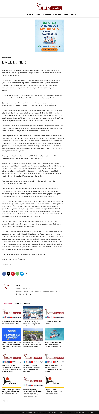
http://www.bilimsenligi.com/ (23, 288)
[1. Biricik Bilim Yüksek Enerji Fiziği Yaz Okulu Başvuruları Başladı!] (11, 313)
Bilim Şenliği (68, 412)
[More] (26, 274)
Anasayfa (30, 15)
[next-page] (6, 401)
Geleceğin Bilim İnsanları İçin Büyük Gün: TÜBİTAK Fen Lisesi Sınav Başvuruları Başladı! (32, 344)
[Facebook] (4, 274)
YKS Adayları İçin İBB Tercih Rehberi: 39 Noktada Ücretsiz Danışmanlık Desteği (31, 323)
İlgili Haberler (7, 303)
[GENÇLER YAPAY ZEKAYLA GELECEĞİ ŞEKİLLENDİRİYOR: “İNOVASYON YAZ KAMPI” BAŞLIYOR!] (33, 357)
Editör (18, 286)
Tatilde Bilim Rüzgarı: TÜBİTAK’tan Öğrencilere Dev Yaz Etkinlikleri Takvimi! (53, 391)
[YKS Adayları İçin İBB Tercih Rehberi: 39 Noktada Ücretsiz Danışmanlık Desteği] (33, 313)
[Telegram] (22, 274)
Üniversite (47, 15)
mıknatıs (61, 412)
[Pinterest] (13, 274)
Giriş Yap (74, 15)
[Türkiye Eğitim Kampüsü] (49, 6)
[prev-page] (3, 401)
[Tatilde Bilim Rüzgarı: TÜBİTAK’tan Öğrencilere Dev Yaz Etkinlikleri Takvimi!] (54, 381)
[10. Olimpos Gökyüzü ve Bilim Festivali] (54, 313)
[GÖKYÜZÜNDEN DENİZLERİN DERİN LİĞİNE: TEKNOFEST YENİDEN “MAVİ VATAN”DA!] (54, 334)
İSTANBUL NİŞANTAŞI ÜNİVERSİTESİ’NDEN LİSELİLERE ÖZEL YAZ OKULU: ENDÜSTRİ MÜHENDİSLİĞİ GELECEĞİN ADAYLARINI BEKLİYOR (32, 393)
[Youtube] (31, 294)
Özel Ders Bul (37, 412)
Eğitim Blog (90, 412)
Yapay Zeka (57, 15)
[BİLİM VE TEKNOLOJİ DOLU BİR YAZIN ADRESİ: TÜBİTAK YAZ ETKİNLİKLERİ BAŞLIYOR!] (11, 381)
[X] (8, 274)
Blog (66, 15)
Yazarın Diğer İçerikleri (22, 303)
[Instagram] (20, 294)
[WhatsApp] (17, 274)
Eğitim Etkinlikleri (7, 57)
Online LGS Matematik (26, 412)
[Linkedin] (24, 294)
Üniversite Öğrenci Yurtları (50, 412)
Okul (38, 15)
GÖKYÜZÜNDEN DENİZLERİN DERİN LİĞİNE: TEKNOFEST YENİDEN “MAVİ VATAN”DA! (53, 344)
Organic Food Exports (79, 412)
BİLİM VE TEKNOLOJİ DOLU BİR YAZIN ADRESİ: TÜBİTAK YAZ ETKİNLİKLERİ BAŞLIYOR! (11, 391)
